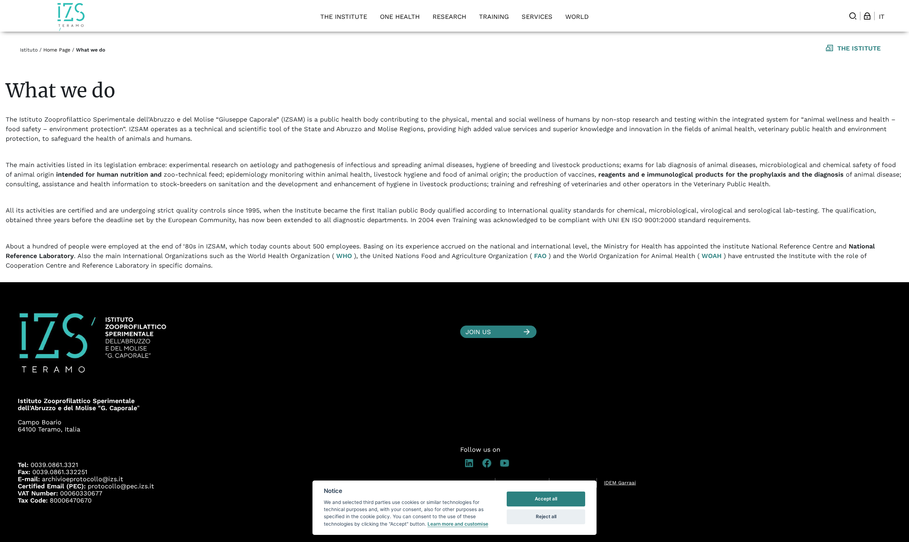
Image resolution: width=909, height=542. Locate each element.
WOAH (712, 255)
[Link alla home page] (71, 17)
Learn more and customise (458, 524)
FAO (540, 255)
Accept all (546, 498)
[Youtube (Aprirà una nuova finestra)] (504, 463)
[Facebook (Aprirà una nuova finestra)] (487, 463)
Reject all (546, 516)
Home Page (56, 50)
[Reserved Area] (867, 16)
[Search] (853, 16)
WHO (344, 255)
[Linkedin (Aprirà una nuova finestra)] (469, 463)
